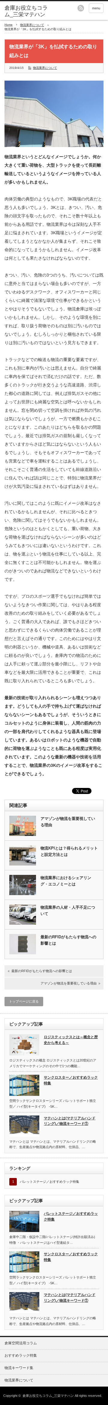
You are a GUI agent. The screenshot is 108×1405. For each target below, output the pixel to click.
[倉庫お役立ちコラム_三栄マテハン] (26, 11)
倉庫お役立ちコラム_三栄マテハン (48, 1395)
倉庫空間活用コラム (20, 1343)
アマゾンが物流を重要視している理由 (67, 821)
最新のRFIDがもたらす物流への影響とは (68, 940)
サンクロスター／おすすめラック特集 (71, 1080)
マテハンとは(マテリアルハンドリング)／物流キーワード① (69, 1121)
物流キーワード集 (18, 1368)
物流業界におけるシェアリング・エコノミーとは (65, 880)
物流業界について (32, 25)
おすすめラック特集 (20, 1355)
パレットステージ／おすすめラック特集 (49, 1181)
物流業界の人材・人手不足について (67, 910)
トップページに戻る (24, 1001)
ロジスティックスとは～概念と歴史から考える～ (71, 1040)
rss (80, 8)
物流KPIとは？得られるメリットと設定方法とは (69, 851)
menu (96, 8)
